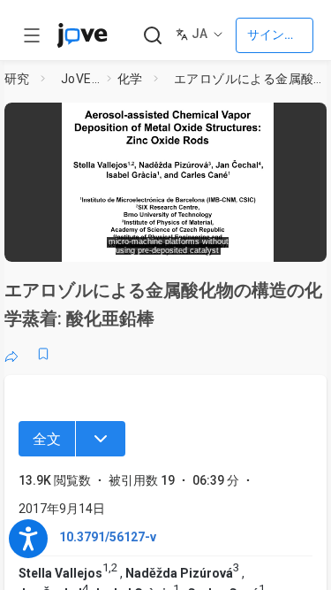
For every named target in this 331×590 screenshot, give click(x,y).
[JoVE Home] (82, 35)
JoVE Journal (80, 79)
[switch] (190, 243)
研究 (17, 79)
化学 (130, 79)
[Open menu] (32, 35)
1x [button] (268, 242)
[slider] (102, 243)
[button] (315, 119)
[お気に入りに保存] (43, 354)
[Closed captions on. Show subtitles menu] (300, 243)
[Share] (11, 354)
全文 (47, 439)
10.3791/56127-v (107, 537)
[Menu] (100, 438)
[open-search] (152, 36)
